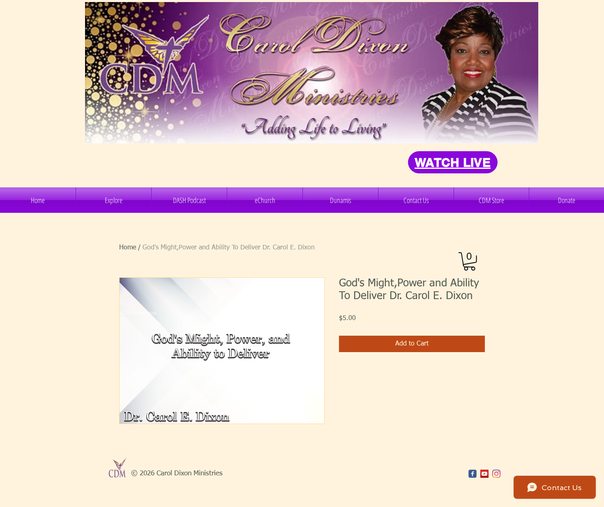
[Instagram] (496, 474)
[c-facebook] (472, 474)
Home (127, 247)
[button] (113, 200)
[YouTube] (484, 474)
